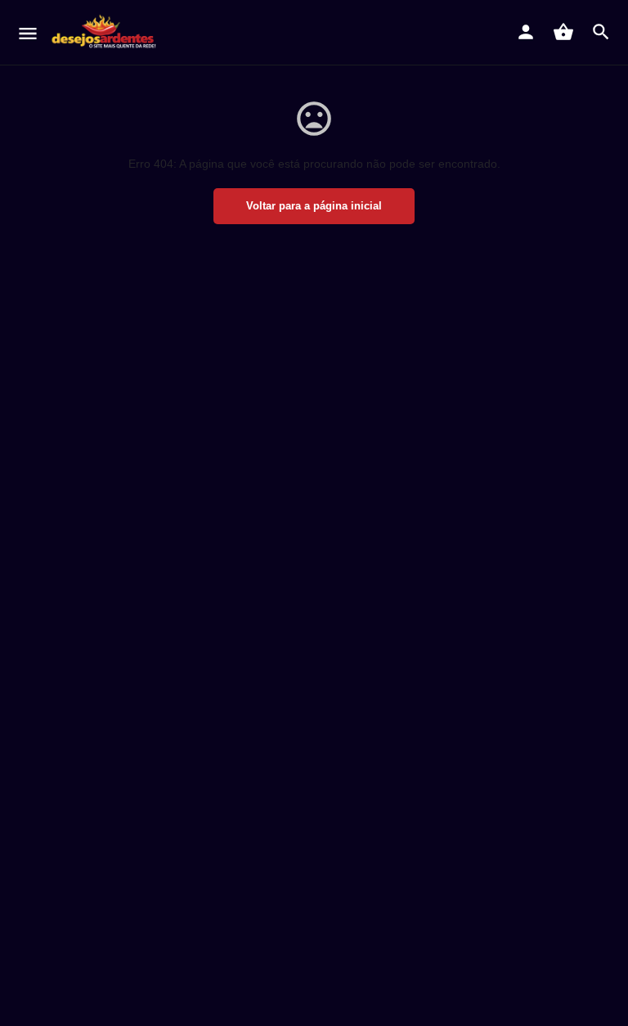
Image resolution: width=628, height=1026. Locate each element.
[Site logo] (107, 32)
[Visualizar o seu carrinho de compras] (563, 32)
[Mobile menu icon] (27, 33)
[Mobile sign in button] (525, 32)
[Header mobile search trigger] (601, 32)
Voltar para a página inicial (314, 206)
